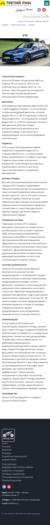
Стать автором (9, 464)
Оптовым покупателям (13, 473)
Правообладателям (11, 480)
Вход (20, 21)
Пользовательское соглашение (17, 477)
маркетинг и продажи (13, 470)
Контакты (6, 453)
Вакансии (6, 449)
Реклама (6, 446)
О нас (4, 443)
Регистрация (29, 21)
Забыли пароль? (42, 21)
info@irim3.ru (10, 503)
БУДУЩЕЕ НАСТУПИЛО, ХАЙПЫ (17, 467)
